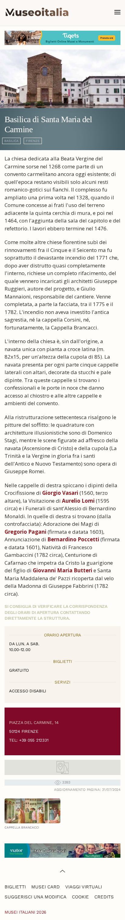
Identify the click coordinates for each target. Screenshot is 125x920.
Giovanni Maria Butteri (62, 570)
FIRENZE (33, 141)
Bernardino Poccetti (73, 539)
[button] (117, 12)
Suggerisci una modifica (35, 897)
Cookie (80, 897)
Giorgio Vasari (60, 492)
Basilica (11, 141)
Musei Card (45, 887)
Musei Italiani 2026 (25, 912)
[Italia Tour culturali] (62, 849)
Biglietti (15, 887)
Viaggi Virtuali (83, 887)
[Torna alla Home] (37, 12)
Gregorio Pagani (25, 531)
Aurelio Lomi (78, 500)
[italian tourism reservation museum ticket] (62, 38)
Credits (104, 897)
